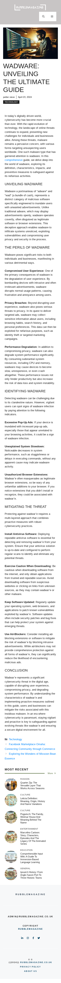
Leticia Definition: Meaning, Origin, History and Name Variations (32, 801)
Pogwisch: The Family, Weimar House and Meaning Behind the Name (31, 818)
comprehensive (14, 159)
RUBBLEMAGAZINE (30, 929)
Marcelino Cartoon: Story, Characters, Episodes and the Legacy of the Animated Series (33, 838)
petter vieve (9, 97)
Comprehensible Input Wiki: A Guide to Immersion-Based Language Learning (31, 858)
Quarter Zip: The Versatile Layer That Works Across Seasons (32, 785)
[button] (43, 16)
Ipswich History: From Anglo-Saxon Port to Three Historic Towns (31, 875)
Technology (11, 102)
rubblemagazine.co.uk (36, 962)
